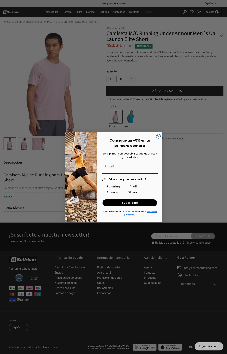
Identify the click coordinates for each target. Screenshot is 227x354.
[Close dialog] (158, 136)
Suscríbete (130, 202)
